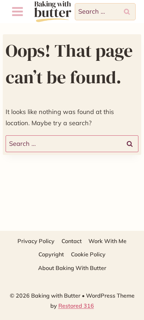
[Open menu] (17, 11)
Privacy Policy (36, 240)
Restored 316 (76, 305)
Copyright (51, 254)
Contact (72, 240)
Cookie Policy (88, 254)
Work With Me (107, 240)
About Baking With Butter (72, 267)
